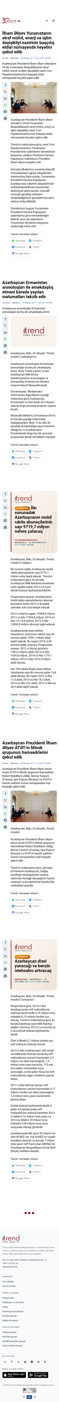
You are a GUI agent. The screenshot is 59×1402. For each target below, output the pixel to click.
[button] (5, 85)
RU (35, 1397)
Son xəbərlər (8, 1281)
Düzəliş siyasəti (9, 1316)
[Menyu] (53, 21)
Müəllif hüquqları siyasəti (14, 1341)
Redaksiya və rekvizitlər (13, 1302)
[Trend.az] (11, 20)
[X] (18, 1361)
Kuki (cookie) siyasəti (12, 1345)
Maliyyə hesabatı (10, 1320)
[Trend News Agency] (10, 1239)
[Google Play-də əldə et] (38, 1375)
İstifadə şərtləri (9, 1332)
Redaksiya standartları (13, 1311)
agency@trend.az (9, 1267)
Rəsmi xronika (9, 1286)
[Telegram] (31, 1361)
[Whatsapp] (5, 1361)
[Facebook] (12, 1361)
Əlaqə (5, 1307)
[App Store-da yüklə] (14, 1375)
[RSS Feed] (45, 1361)
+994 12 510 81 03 (10, 1263)
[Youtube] (25, 1361)
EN (24, 1397)
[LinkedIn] (38, 1361)
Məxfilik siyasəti (9, 1336)
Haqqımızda (8, 1298)
